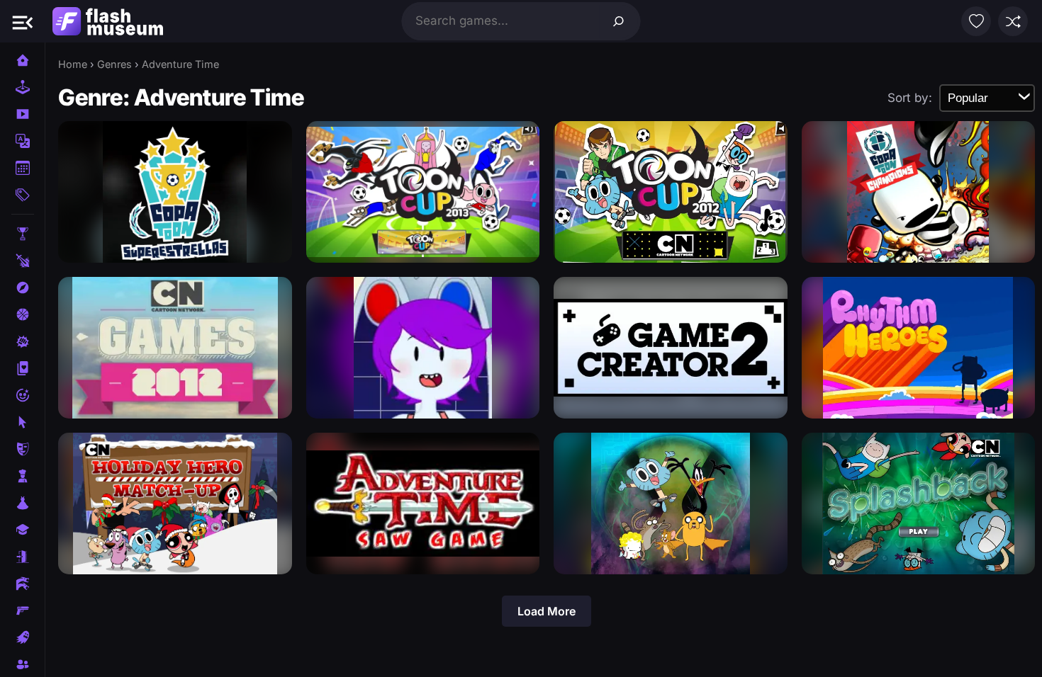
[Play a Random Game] (1013, 21)
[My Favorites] (976, 21)
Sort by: (909, 98)
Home (72, 64)
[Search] (619, 21)
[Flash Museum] (107, 21)
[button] (22, 21)
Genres (114, 64)
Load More (546, 611)
